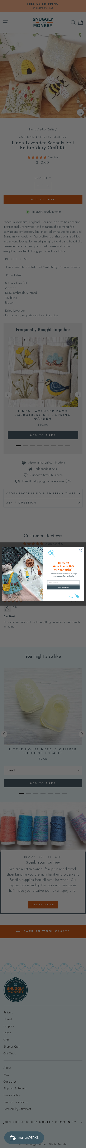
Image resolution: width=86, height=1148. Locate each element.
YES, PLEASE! (63, 587)
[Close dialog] (81, 549)
